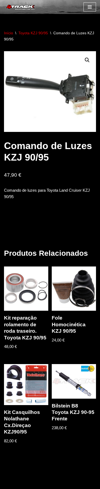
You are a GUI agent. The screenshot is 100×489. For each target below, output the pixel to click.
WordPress (48, 483)
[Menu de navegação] (89, 7)
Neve (8, 483)
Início (8, 33)
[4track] (20, 7)
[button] (87, 60)
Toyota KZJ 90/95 (33, 33)
